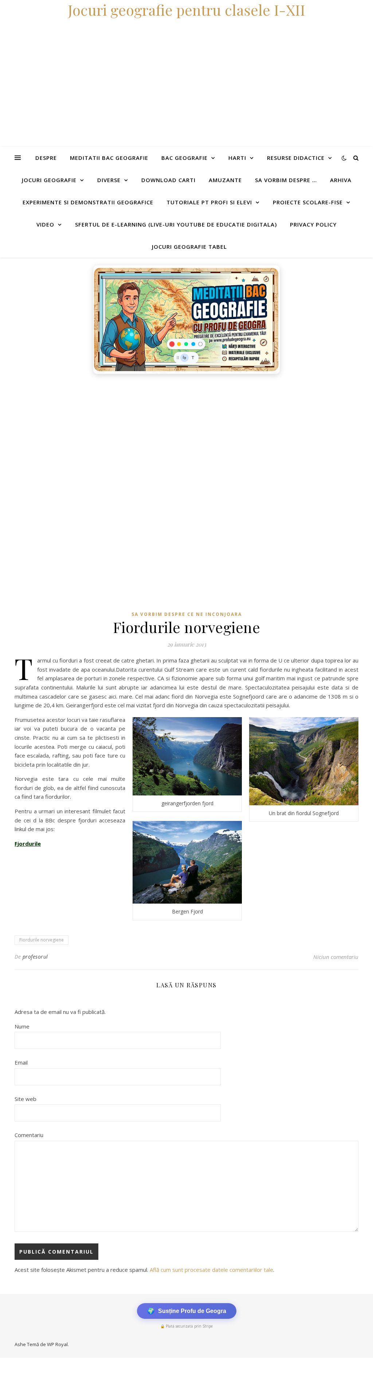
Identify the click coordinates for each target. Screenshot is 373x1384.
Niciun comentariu (335, 956)
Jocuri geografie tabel (189, 246)
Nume (22, 1026)
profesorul (35, 956)
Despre (46, 157)
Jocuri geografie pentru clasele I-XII (186, 9)
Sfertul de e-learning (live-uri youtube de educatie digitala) (176, 224)
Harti (237, 157)
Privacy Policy (313, 224)
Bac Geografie (184, 157)
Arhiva (341, 180)
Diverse (109, 180)
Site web (25, 1098)
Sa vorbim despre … (286, 180)
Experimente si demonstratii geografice (88, 202)
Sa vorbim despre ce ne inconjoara (186, 614)
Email (21, 1062)
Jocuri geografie (49, 180)
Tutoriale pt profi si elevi (209, 202)
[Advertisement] (186, 432)
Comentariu (29, 1135)
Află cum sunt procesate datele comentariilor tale (211, 1269)
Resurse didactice (296, 157)
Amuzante (225, 180)
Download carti (168, 180)
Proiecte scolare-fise (308, 202)
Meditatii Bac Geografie (109, 157)
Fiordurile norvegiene (41, 940)
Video (45, 224)
